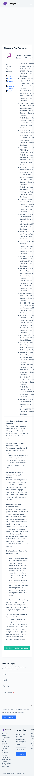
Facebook (10, 78)
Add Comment (8, 693)
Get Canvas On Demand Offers (17, 648)
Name (5, 674)
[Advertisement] (17, 25)
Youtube (10, 91)
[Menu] (31, 4)
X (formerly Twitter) (10, 86)
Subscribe (21, 754)
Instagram (10, 81)
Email (5, 680)
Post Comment (9, 717)
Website (10, 76)
